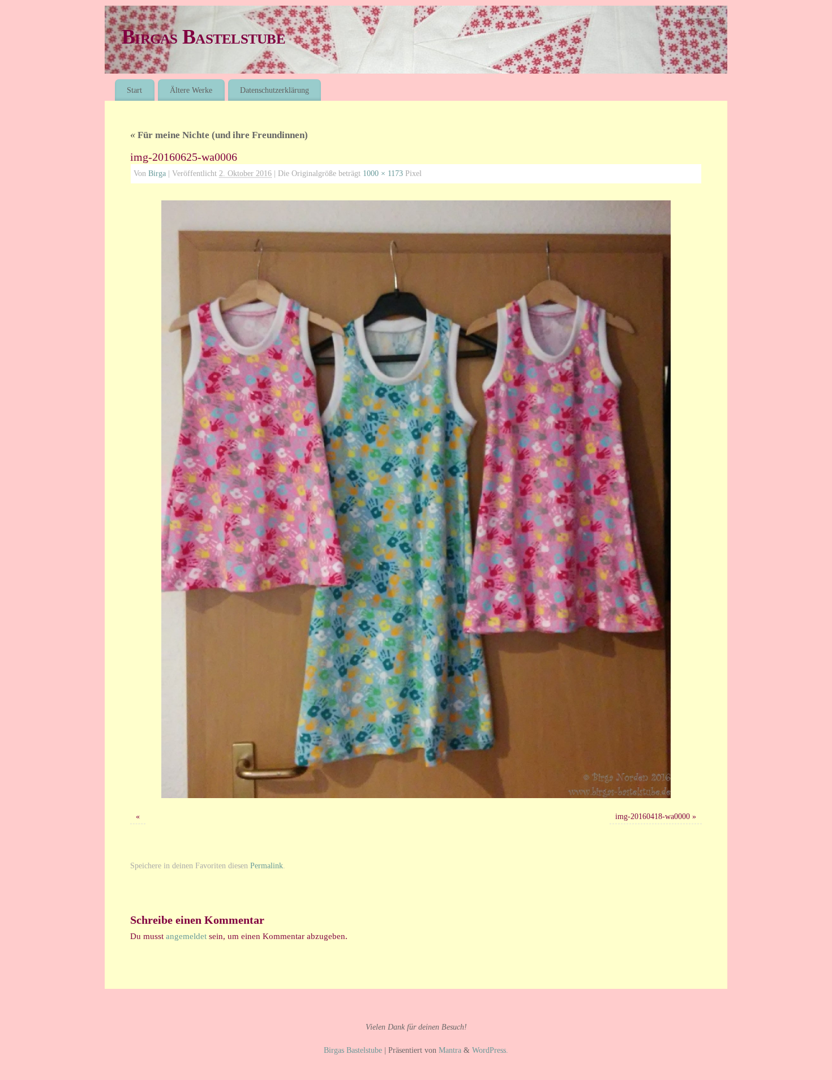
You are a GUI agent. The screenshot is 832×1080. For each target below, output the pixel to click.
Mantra (450, 1050)
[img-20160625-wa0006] (416, 499)
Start (134, 90)
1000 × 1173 (383, 173)
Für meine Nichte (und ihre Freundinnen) (219, 135)
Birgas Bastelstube (203, 36)
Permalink (266, 866)
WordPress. (490, 1050)
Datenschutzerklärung (274, 90)
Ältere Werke (191, 90)
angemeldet (186, 936)
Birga (157, 173)
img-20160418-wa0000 (652, 816)
